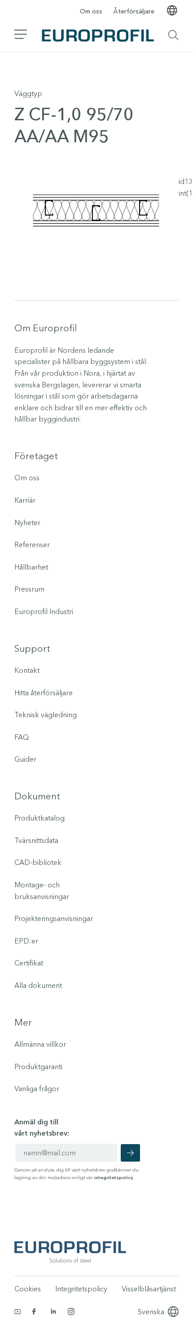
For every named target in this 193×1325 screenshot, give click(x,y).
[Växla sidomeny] (20, 35)
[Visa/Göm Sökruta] (173, 35)
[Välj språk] (172, 11)
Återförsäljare (133, 11)
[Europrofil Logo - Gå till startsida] (98, 35)
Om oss (91, 11)
